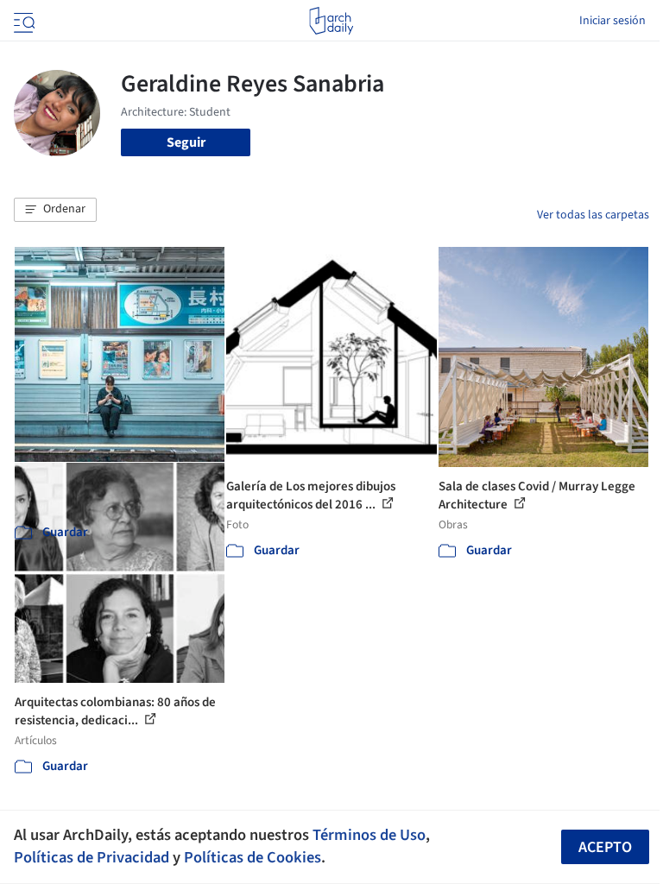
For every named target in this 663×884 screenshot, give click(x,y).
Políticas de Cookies (252, 857)
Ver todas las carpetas (593, 215)
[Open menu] (22, 21)
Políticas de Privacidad (91, 857)
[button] (55, 210)
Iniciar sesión (612, 21)
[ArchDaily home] (331, 21)
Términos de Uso (369, 835)
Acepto (605, 847)
